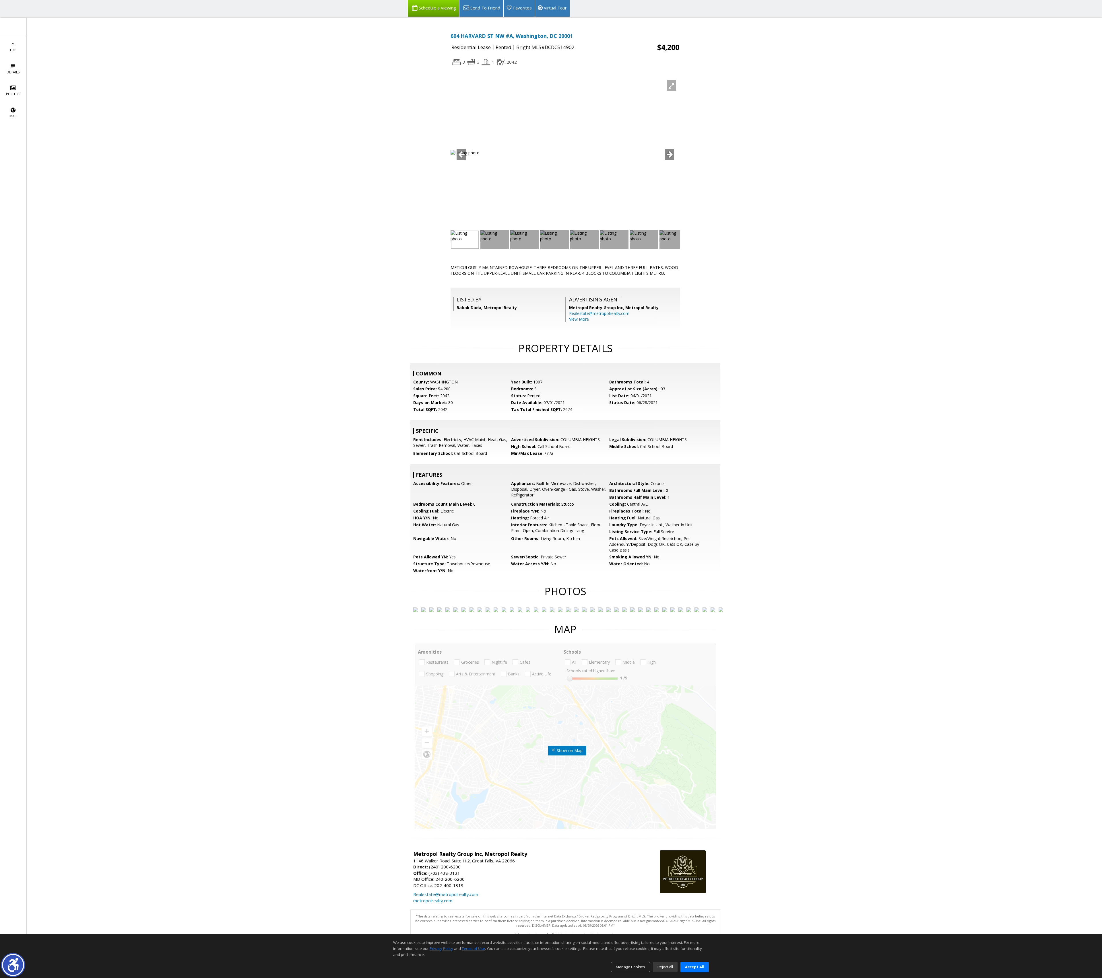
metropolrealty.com (432, 900)
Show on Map (569, 750)
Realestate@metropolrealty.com (599, 313)
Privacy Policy (441, 948)
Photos (13, 93)
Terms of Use (473, 948)
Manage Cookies (630, 966)
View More (579, 319)
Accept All (694, 966)
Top (12, 50)
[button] (13, 965)
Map (13, 116)
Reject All (665, 966)
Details (13, 72)
